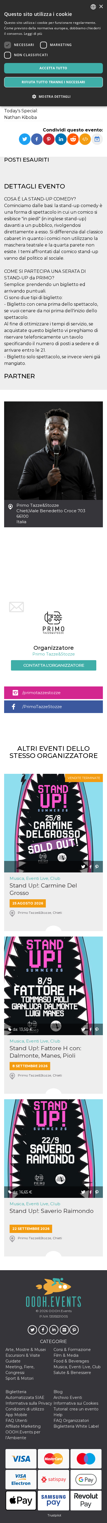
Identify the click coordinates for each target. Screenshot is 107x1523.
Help (58, 1414)
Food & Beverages (71, 1361)
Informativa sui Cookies (76, 1403)
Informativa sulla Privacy (28, 1403)
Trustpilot (54, 1515)
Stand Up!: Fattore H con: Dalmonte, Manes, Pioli (45, 1052)
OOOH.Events (60, 1311)
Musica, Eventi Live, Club (35, 878)
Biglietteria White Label (76, 1426)
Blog (58, 1391)
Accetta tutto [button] (53, 68)
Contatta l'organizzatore (53, 665)
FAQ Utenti (16, 1420)
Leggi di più (33, 33)
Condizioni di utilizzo (24, 1409)
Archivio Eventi (68, 1397)
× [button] (101, 7)
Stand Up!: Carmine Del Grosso (43, 889)
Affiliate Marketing (23, 1426)
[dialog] (53, 53)
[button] (53, 96)
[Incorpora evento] (85, 139)
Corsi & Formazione (72, 1349)
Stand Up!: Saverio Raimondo (52, 1210)
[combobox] (93, 7)
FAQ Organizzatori (71, 1420)
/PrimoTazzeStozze (42, 706)
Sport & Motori (19, 1378)
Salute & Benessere (72, 1372)
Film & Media (66, 1355)
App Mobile (16, 1414)
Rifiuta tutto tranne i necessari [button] (53, 82)
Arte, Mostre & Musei (25, 1349)
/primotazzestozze (41, 692)
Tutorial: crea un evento (76, 1409)
